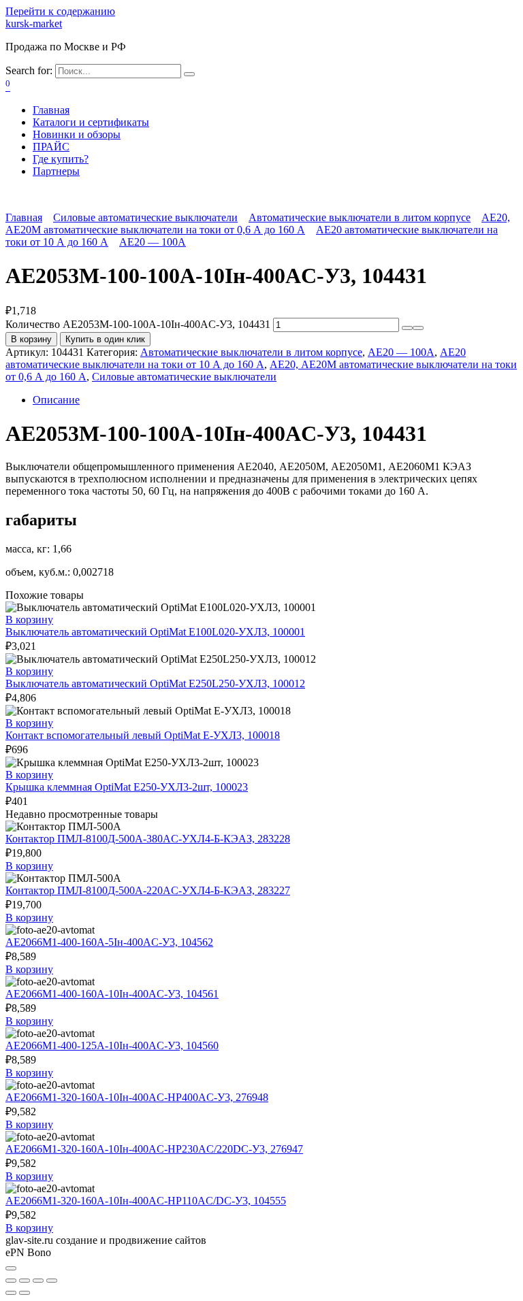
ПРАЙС (51, 146)
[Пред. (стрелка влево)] (10, 1293)
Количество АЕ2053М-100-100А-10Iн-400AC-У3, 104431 (137, 324)
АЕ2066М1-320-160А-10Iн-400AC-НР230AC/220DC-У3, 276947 (154, 1149)
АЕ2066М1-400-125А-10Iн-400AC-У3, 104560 (112, 1045)
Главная (51, 110)
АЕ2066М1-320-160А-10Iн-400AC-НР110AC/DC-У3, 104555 (145, 1200)
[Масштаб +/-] (51, 1281)
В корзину (31, 339)
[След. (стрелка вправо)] (24, 1293)
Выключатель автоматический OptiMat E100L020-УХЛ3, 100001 (155, 632)
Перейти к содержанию (60, 11)
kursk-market (33, 23)
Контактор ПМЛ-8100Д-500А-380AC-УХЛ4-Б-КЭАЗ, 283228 (147, 838)
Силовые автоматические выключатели (145, 217)
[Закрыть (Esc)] (10, 1281)
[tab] (275, 400)
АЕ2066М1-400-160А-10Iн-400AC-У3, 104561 (112, 994)
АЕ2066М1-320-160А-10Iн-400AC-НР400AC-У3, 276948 (136, 1097)
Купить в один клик (105, 339)
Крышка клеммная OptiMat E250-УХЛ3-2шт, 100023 (126, 787)
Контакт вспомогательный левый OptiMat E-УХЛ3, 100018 (142, 735)
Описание (56, 400)
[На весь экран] (38, 1281)
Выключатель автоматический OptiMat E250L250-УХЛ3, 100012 (155, 683)
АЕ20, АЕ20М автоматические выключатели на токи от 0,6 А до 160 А (257, 223)
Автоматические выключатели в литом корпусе (360, 217)
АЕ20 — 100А (152, 242)
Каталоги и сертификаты (91, 122)
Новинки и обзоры (77, 134)
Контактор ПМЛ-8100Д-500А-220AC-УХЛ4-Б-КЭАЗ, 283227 (147, 890)
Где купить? (61, 159)
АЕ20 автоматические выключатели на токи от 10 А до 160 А (235, 358)
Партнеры (56, 171)
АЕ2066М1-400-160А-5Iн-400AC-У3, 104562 (109, 942)
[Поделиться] (24, 1281)
